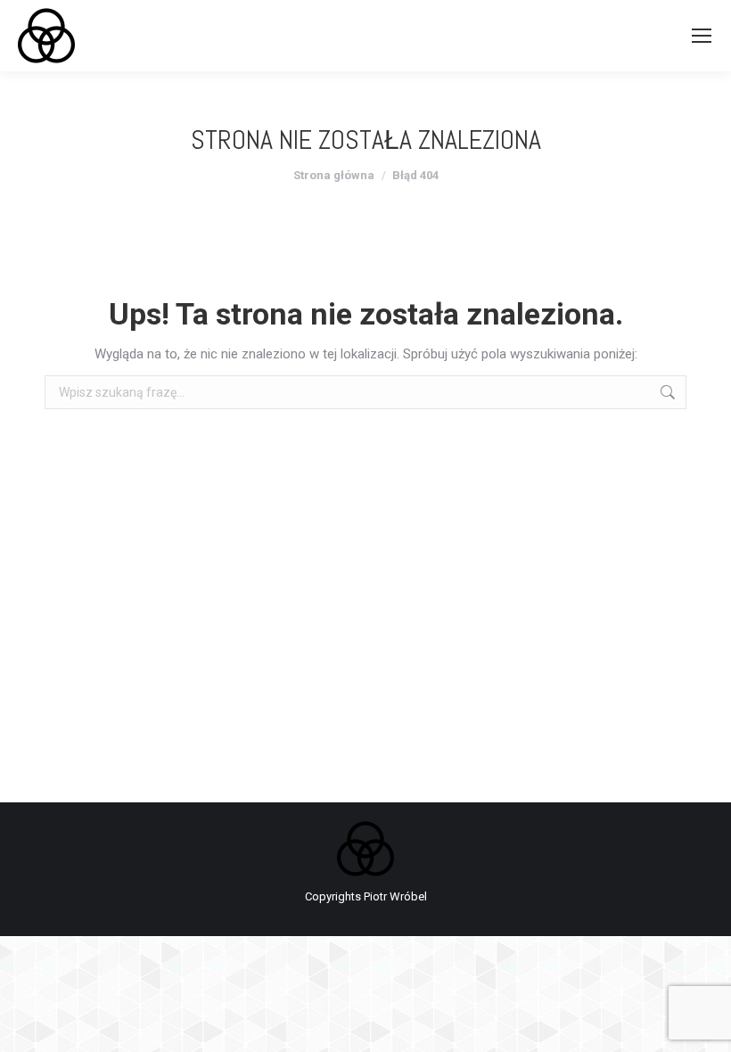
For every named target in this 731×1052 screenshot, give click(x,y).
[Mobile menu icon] (701, 35)
